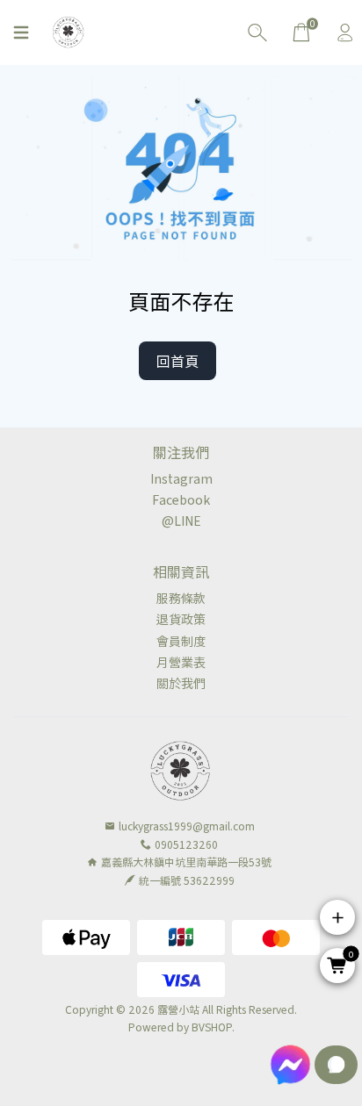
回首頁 (177, 360)
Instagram (181, 478)
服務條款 (181, 598)
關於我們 (181, 683)
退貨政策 (181, 619)
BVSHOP (212, 1026)
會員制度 (181, 641)
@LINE (181, 520)
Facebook (181, 499)
